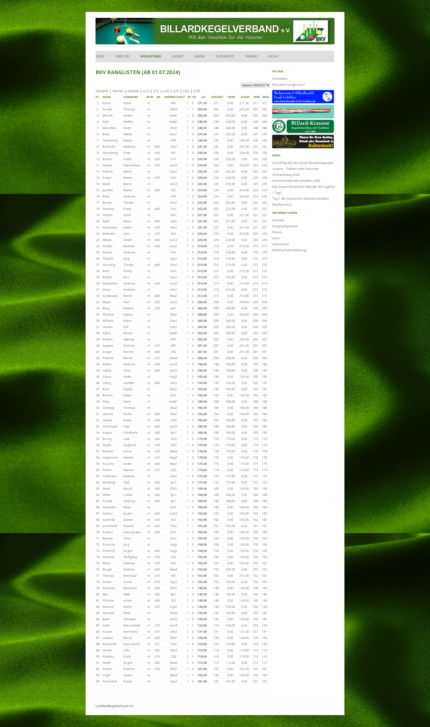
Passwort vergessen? (288, 84)
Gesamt (102, 91)
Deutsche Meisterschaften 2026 (296, 180)
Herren (117, 91)
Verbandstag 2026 (286, 174)
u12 (146, 91)
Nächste (260, 186)
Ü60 (186, 91)
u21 (176, 91)
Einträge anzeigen (122, 97)
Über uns (122, 56)
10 (243, 186)
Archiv (273, 56)
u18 (166, 91)
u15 (156, 91)
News (100, 56)
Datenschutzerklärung (289, 250)
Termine (251, 56)
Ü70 (196, 91)
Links (276, 238)
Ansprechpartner (285, 226)
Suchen (120, 102)
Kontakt (278, 220)
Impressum (280, 244)
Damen (133, 91)
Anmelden (280, 78)
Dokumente (225, 56)
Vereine (199, 56)
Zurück (168, 186)
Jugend (177, 56)
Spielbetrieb (150, 56)
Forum (277, 232)
